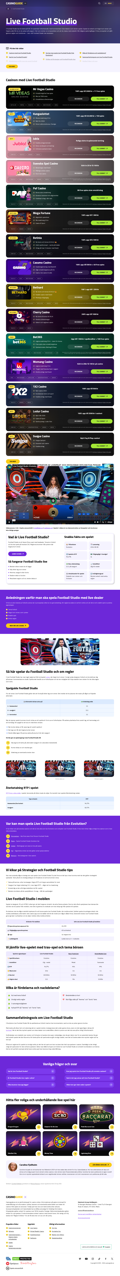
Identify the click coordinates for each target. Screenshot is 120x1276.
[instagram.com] (93, 1259)
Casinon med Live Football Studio (20, 53)
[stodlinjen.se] (28, 1263)
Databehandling (57, 1238)
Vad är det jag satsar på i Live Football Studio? (83, 1078)
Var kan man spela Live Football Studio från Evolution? (60, 54)
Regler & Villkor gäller (107, 105)
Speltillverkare (35, 1235)
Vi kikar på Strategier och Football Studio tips (60, 59)
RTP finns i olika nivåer (13, 793)
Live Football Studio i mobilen (55, 63)
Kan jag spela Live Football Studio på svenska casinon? (86, 1071)
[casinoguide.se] (14, 1268)
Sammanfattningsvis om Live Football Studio (97, 57)
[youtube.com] (86, 1259)
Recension (78, 98)
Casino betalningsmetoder (15, 1247)
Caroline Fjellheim (16, 1184)
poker (48, 677)
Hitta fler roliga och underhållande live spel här (97, 65)
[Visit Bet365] (19, 342)
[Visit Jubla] (19, 144)
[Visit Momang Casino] (19, 367)
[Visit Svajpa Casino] (19, 441)
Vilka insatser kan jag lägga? (18, 1085)
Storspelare (15, 836)
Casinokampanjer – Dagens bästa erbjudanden (15, 1237)
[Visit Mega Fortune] (19, 218)
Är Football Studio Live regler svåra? (21, 1078)
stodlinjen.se (95, 105)
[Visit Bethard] (19, 292)
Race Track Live (74, 954)
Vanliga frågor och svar (90, 61)
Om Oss (54, 1228)
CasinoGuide (8, 8)
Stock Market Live (100, 954)
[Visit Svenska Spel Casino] (19, 168)
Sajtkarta (33, 1238)
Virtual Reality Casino (37, 1231)
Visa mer (13, 461)
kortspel (9, 1030)
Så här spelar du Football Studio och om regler (24, 68)
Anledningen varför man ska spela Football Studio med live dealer (23, 62)
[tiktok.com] (99, 1259)
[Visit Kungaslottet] (19, 119)
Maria (13, 841)
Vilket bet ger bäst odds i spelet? (78, 1085)
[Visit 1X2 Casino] (19, 391)
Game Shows (17, 553)
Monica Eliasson (35, 1184)
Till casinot (101, 98)
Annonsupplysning (84, 1218)
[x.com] (112, 1259)
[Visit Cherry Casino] (19, 317)
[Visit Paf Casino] (19, 193)
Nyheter (11, 1231)
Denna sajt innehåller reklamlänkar (89, 1214)
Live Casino (33, 1228)
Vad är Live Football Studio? (18, 57)
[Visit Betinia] (19, 243)
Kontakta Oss (56, 1231)
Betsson (13, 856)
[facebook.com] (106, 1259)
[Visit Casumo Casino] (19, 268)
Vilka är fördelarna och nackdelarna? (94, 53)
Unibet (13, 846)
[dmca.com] (22, 1258)
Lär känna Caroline (100, 1164)
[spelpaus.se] (12, 1263)
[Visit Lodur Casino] (19, 416)
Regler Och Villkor (58, 1235)
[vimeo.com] (80, 1259)
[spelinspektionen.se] (8, 1258)
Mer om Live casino (17, 625)
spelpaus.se (100, 105)
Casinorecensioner (15, 1228)
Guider (11, 1242)
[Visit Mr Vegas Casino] (19, 94)
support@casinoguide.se (86, 1210)
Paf (12, 851)
